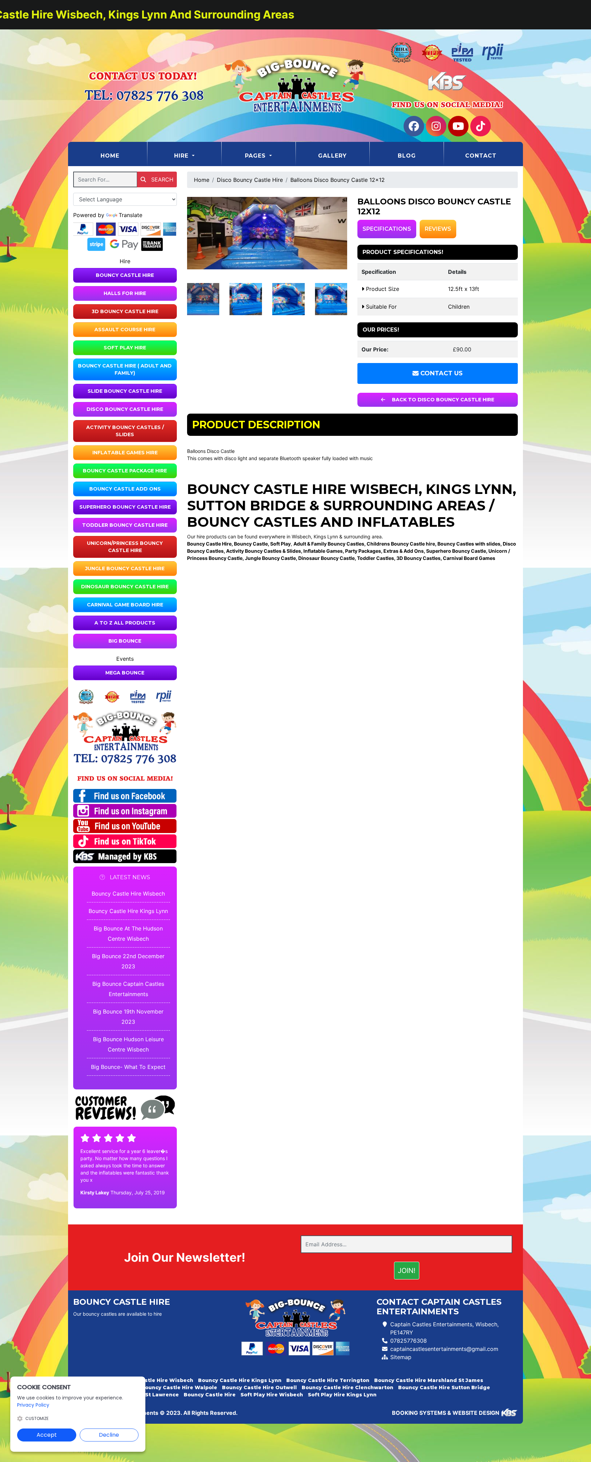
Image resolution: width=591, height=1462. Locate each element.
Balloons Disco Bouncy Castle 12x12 (337, 179)
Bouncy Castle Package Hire (125, 471)
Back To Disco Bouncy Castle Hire (442, 400)
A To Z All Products (124, 623)
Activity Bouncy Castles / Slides (125, 431)
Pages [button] (256, 155)
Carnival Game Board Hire (125, 605)
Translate (130, 215)
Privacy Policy (33, 1404)
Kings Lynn (469, 489)
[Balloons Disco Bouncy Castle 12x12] (267, 233)
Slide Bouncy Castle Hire (125, 391)
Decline (109, 1435)
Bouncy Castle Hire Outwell (259, 1387)
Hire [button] (182, 155)
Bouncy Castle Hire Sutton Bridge (444, 1387)
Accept (47, 1435)
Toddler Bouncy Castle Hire (125, 525)
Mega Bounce (124, 673)
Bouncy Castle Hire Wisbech (128, 893)
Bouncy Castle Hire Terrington (327, 1380)
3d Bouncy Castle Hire (125, 311)
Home (124, 155)
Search (161, 179)
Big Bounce (124, 641)
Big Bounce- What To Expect (128, 1066)
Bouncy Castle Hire (125, 275)
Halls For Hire (125, 293)
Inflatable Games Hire (125, 453)
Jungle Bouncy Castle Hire (125, 568)
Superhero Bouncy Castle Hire (125, 507)
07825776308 (408, 1340)
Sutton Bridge (246, 505)
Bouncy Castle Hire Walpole (179, 1387)
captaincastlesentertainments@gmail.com (444, 1348)
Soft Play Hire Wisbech (271, 1395)
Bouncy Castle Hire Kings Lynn (128, 911)
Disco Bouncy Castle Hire (125, 409)
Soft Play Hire (125, 348)
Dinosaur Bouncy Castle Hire (125, 587)
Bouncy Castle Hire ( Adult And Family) (125, 369)
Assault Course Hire (124, 329)
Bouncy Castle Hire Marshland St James (428, 1380)
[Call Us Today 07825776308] (125, 759)
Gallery (332, 155)
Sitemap (400, 1357)
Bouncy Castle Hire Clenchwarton (347, 1387)
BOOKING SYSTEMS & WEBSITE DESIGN (445, 1412)
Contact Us (441, 373)
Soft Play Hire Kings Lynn (342, 1395)
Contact (481, 155)
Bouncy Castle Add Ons (125, 489)
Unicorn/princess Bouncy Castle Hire (125, 546)
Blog (407, 155)
